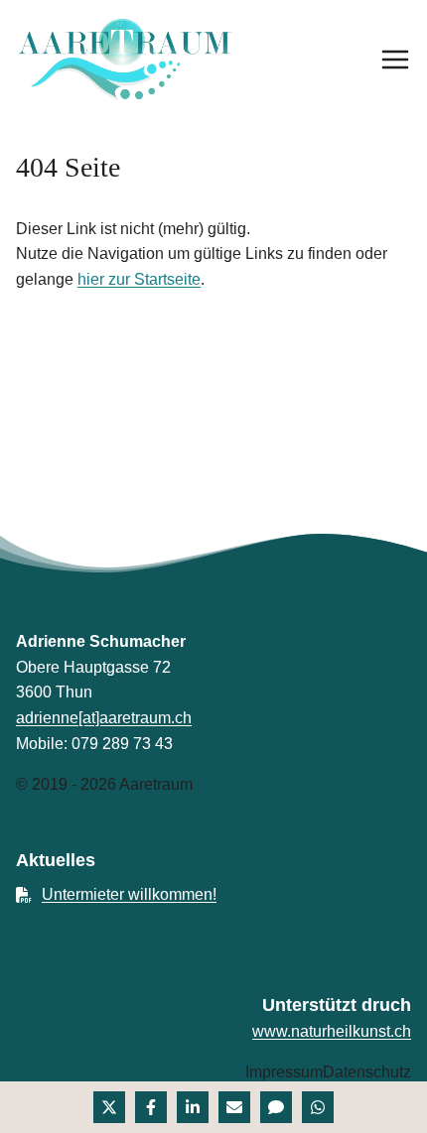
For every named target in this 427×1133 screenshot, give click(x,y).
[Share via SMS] (276, 1107)
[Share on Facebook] (151, 1107)
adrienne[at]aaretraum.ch (104, 717)
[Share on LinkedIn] (193, 1107)
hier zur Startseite (139, 279)
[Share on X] (109, 1107)
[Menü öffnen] (395, 59)
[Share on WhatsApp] (318, 1107)
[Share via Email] (234, 1107)
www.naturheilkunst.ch (331, 1031)
